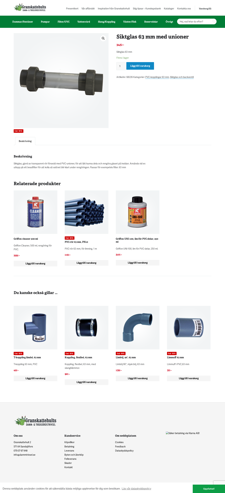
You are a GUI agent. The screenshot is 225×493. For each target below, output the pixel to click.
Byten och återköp (74, 454)
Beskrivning (25, 141)
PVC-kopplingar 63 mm (157, 77)
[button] (103, 38)
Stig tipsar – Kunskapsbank (147, 8)
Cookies (119, 442)
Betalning (69, 446)
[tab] (25, 141)
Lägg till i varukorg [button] (35, 263)
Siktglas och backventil (182, 77)
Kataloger (169, 8)
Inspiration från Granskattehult (114, 8)
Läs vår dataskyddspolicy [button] (136, 488)
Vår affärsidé (88, 8)
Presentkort (72, 8)
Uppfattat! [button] (209, 488)
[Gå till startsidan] (29, 7)
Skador (68, 463)
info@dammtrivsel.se (24, 454)
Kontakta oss (184, 8)
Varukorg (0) (205, 8)
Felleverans (70, 458)
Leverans (69, 450)
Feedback (120, 446)
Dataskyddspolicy (124, 450)
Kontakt (68, 467)
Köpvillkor (69, 442)
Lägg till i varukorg (140, 65)
